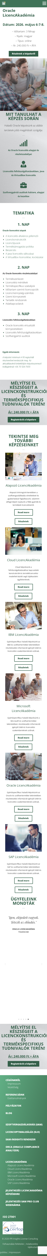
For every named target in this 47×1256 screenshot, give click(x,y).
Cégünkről (13, 1080)
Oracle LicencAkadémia (20, 1179)
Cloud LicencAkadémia (20, 1168)
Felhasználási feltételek (13, 1244)
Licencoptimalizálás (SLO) (23, 1132)
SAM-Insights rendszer (21, 1139)
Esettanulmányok (17, 1098)
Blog (9, 1113)
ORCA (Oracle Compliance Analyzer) (22, 1148)
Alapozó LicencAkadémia (21, 1165)
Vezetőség (13, 1087)
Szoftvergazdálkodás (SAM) (24, 1124)
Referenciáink (15, 1094)
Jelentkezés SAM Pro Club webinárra (22, 1203)
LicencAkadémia (16, 1161)
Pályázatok (13, 1105)
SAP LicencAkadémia (19, 1183)
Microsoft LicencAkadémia (22, 1175)
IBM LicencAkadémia (19, 1172)
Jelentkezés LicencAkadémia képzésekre (24, 1192)
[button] (5, 964)
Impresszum (14, 1083)
